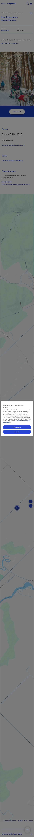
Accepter (17, 432)
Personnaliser (17, 427)
